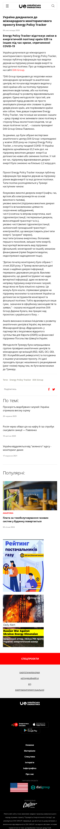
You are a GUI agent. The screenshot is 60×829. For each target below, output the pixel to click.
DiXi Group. (18, 70)
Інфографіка (29, 768)
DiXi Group (37, 379)
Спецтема (29, 756)
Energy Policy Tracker (20, 379)
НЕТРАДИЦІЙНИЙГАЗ (30, 678)
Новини (29, 745)
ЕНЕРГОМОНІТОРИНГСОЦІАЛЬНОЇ (29, 690)
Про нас (30, 774)
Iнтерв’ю (29, 762)
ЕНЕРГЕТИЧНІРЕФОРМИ (30, 672)
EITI (29, 684)
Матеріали (29, 750)
